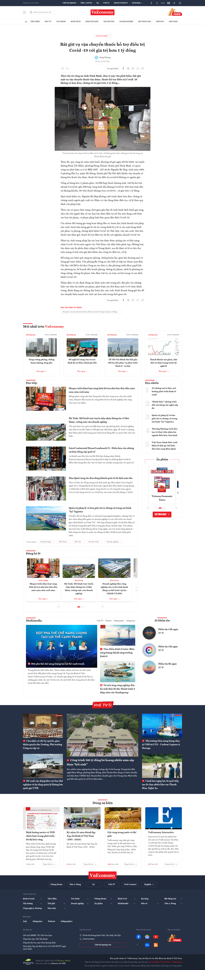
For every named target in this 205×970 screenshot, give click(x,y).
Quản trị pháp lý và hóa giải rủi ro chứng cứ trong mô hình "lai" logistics (100, 510)
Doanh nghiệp (126, 21)
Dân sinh (173, 21)
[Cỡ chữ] (67, 68)
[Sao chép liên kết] (138, 68)
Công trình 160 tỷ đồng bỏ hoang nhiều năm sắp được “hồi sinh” (100, 762)
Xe (97, 3)
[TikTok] (174, 3)
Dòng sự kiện (103, 803)
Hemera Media (64, 961)
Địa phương (79, 580)
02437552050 (88, 939)
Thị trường (108, 21)
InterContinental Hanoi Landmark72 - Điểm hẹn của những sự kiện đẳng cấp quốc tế (101, 450)
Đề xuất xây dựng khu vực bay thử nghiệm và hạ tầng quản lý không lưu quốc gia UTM (43, 784)
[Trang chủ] (26, 21)
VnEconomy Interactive (161, 832)
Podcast (108, 621)
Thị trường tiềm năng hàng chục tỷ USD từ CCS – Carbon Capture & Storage (161, 744)
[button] (78, 606)
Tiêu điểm (35, 21)
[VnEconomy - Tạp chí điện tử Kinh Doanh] (103, 875)
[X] (157, 3)
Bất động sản (144, 21)
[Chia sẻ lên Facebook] (123, 68)
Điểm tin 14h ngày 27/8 (168, 631)
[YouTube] (169, 3)
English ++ (137, 3)
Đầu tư (48, 21)
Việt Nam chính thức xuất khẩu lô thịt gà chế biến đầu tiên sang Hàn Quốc (164, 445)
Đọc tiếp (31, 383)
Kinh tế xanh (92, 21)
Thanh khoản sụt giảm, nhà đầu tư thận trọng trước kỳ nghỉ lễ (163, 363)
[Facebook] (151, 3)
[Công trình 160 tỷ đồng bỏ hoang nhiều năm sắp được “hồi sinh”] (102, 735)
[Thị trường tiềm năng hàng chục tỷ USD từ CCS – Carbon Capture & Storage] (162, 726)
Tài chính (61, 21)
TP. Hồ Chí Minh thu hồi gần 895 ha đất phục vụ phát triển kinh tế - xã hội (123, 363)
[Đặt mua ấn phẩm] (175, 12)
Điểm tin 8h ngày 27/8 (167, 666)
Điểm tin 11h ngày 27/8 (168, 649)
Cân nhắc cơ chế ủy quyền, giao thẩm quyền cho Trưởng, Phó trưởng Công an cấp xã (42, 744)
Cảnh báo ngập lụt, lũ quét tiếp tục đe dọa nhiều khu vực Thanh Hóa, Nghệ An (160, 784)
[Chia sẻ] (142, 68)
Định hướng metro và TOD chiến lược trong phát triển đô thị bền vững (40, 836)
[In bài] (63, 68)
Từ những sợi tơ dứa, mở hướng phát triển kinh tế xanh (164, 391)
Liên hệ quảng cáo (103, 945)
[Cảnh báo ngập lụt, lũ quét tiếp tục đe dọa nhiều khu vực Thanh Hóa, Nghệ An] (162, 766)
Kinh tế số (76, 21)
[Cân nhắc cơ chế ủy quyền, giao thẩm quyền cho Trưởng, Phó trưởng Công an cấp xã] (43, 726)
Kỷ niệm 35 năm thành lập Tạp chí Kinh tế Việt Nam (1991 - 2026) (81, 836)
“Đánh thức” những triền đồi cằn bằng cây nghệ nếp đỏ (165, 405)
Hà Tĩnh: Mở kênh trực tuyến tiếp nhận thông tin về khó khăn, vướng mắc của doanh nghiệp (99, 420)
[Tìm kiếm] (31, 12)
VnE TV (106, 3)
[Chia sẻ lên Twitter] (128, 68)
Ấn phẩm (162, 459)
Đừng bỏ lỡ (33, 553)
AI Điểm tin (162, 620)
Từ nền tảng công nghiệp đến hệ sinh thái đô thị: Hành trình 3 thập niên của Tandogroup (117, 689)
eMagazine (130, 621)
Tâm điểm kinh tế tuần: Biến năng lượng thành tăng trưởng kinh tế (117, 653)
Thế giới (160, 21)
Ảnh (25, 921)
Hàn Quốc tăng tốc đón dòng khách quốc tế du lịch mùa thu (101, 478)
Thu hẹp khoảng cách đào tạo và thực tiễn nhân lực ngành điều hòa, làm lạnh (164, 432)
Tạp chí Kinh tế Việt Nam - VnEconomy (165, 962)
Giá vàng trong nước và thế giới (121, 834)
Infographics (119, 621)
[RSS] (155, 945)
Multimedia (34, 620)
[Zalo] (163, 3)
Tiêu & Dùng (86, 3)
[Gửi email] (133, 68)
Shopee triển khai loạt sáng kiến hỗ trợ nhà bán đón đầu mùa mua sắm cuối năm (102, 390)
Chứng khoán (69, 3)
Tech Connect (121, 3)
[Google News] (180, 3)
